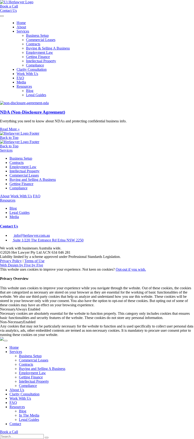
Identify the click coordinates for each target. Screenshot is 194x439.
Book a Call (9, 432)
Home (21, 23)
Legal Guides (36, 95)
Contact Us (9, 226)
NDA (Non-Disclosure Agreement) (32, 112)
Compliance (35, 65)
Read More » (10, 129)
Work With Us (27, 74)
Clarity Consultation (32, 69)
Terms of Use (34, 261)
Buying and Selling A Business (32, 180)
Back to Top (9, 138)
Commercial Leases (40, 40)
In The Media (29, 415)
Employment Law (39, 52)
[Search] (46, 437)
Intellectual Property (41, 61)
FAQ (20, 78)
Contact (15, 424)
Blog (29, 91)
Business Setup (37, 35)
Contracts (33, 44)
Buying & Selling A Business (48, 48)
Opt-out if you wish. (131, 269)
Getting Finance (38, 57)
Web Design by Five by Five (21, 265)
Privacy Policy (11, 261)
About (21, 27)
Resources (24, 86)
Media (21, 82)
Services (23, 31)
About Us (16, 390)
